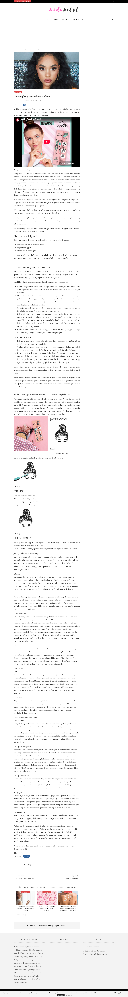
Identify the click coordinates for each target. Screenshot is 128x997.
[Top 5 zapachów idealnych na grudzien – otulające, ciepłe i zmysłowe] (25, 898)
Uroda (56, 19)
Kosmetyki (17, 92)
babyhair (24, 853)
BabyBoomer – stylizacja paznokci (24, 878)
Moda (47, 19)
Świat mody (77, 19)
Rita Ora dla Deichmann (71, 878)
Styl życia (65, 19)
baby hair (19, 853)
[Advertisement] (64, 34)
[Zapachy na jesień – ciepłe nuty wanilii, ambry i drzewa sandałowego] (47, 898)
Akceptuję (60, 995)
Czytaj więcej (69, 995)
